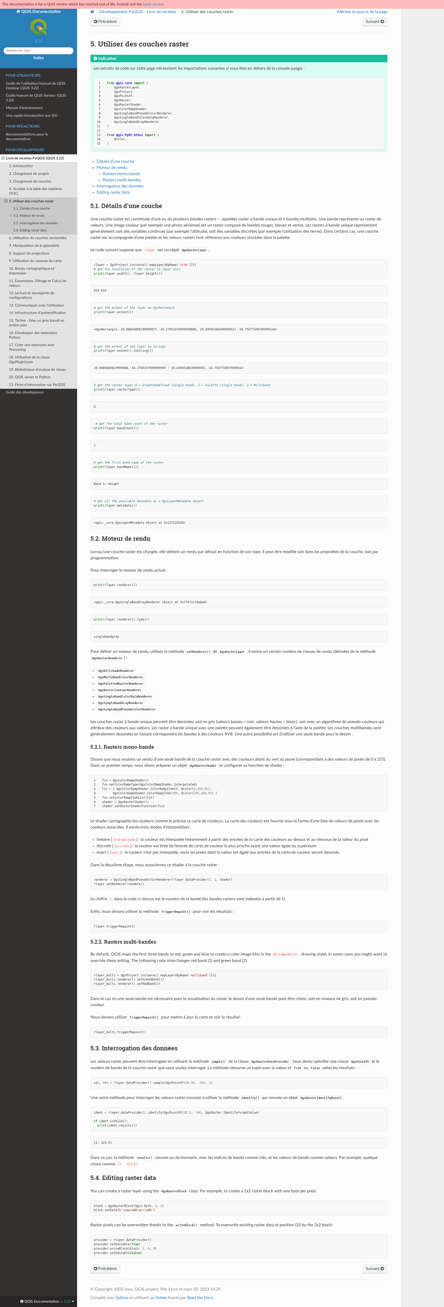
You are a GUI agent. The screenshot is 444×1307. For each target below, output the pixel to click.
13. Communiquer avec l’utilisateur (36, 305)
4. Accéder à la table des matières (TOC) (35, 191)
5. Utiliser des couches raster (31, 201)
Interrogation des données (120, 186)
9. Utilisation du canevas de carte (35, 261)
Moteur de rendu (112, 168)
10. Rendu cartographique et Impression (31, 271)
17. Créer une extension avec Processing (32, 347)
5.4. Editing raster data (30, 230)
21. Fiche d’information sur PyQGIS (37, 385)
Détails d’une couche (115, 161)
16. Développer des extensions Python (33, 335)
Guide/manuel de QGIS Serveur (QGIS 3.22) (36, 98)
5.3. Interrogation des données (35, 223)
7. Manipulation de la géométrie (34, 246)
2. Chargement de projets (29, 174)
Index (38, 58)
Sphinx (122, 1298)
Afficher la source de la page (362, 12)
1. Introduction (21, 166)
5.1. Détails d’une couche (31, 208)
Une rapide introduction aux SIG (31, 116)
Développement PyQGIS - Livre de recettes (137, 12)
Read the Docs (200, 1298)
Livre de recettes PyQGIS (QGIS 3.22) (35, 158)
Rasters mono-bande (121, 174)
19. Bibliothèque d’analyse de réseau (37, 370)
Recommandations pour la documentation (27, 136)
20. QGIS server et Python (29, 377)
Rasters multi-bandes (122, 180)
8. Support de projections (29, 253)
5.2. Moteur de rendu (28, 216)
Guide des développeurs (25, 392)
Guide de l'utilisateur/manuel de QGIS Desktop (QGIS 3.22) (36, 86)
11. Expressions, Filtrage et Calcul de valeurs (37, 283)
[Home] (92, 12)
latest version (153, 4)
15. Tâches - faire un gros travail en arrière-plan (36, 323)
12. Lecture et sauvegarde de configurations (31, 295)
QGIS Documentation (40, 12)
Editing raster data (113, 192)
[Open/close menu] (3, 158)
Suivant (373, 22)
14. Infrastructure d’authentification (37, 313)
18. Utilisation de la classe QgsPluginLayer (29, 359)
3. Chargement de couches (30, 181)
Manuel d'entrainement (24, 108)
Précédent (107, 22)
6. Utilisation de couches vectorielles (38, 238)
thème (161, 1298)
